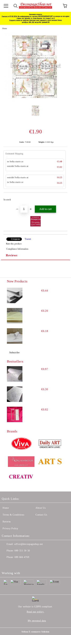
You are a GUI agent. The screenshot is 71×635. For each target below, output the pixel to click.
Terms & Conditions (13, 514)
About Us (40, 508)
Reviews (11, 255)
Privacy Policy (10, 528)
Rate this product (13, 244)
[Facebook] (6, 564)
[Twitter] (14, 564)
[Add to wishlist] (62, 198)
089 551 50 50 (22, 550)
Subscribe (14, 352)
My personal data (37, 620)
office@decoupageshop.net (28, 544)
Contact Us (41, 514)
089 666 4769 (21, 557)
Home (4, 28)
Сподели (15, 239)
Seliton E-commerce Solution (35, 632)
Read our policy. (35, 611)
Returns (7, 521)
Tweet (28, 239)
